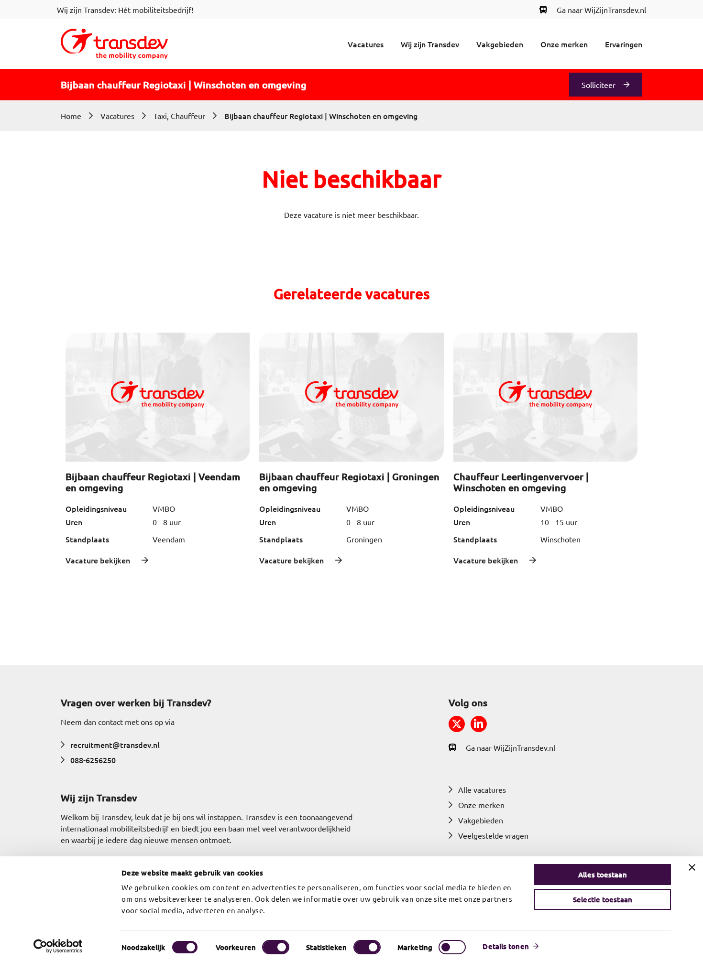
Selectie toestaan (602, 899)
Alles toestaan (602, 874)
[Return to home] (114, 44)
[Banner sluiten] (692, 867)
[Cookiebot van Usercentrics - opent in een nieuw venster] (58, 946)
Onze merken (564, 44)
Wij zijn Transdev (430, 44)
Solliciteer (598, 84)
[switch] (275, 947)
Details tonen (505, 946)
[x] (457, 724)
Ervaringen (623, 44)
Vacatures (366, 44)
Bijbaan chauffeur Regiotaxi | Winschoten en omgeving (320, 115)
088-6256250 (93, 760)
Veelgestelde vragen (493, 835)
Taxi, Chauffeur (179, 115)
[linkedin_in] (479, 724)
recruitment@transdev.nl (115, 744)
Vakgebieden (499, 44)
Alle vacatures (482, 789)
